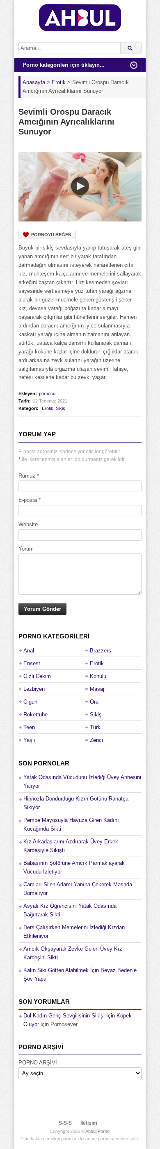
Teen (29, 727)
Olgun (30, 702)
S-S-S (65, 1123)
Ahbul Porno (97, 1131)
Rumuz (26, 476)
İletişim (88, 1123)
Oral (95, 702)
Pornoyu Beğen (51, 234)
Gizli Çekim (37, 676)
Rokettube (35, 714)
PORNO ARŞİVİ (37, 1063)
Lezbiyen (34, 689)
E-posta (27, 500)
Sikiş (60, 408)
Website (28, 524)
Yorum (26, 549)
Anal (28, 650)
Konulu (98, 676)
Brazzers (100, 650)
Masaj (97, 689)
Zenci (96, 740)
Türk (95, 727)
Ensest (31, 663)
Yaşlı (29, 740)
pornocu (47, 393)
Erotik (47, 408)
